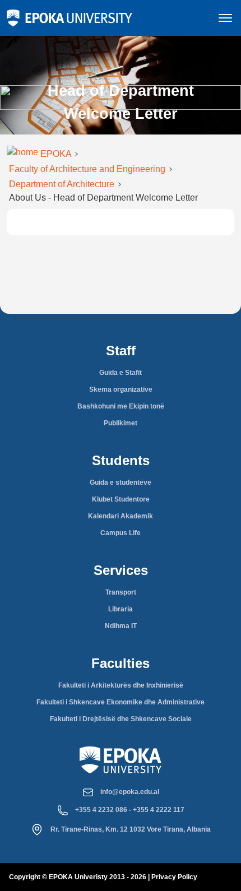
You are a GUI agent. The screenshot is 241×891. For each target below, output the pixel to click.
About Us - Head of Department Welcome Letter (103, 197)
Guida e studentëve (120, 482)
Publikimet (120, 423)
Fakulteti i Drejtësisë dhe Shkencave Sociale (121, 719)
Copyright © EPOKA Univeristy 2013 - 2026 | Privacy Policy (103, 877)
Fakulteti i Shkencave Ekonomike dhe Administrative (120, 702)
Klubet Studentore (121, 499)
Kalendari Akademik (120, 516)
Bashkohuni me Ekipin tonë (120, 406)
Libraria (120, 609)
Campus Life (120, 533)
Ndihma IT (121, 626)
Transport (120, 592)
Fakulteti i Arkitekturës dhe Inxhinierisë (120, 685)
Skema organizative (120, 389)
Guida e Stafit (120, 373)
